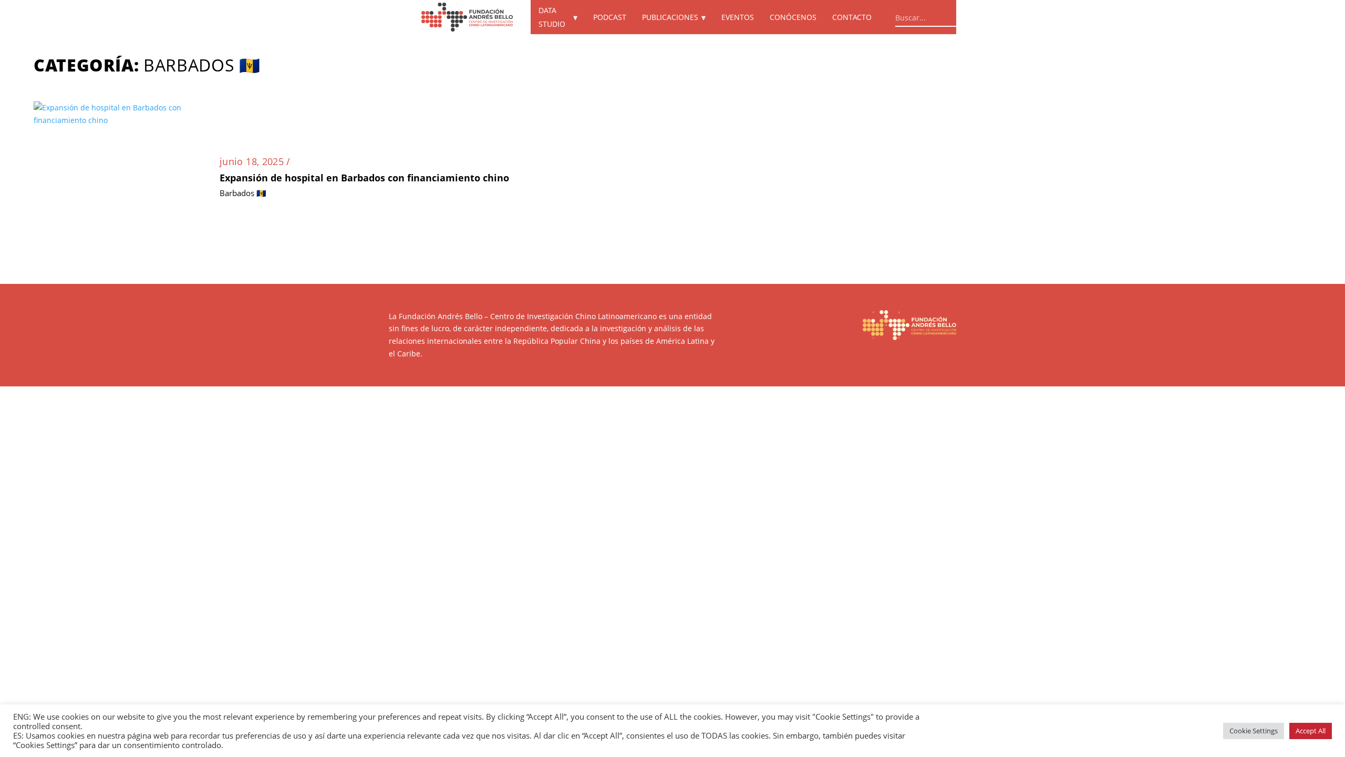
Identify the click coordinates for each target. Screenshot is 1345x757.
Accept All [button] (1311, 730)
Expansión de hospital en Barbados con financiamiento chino (364, 177)
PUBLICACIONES (670, 17)
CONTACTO (852, 17)
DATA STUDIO (552, 17)
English (1041, 17)
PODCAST (609, 17)
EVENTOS (737, 17)
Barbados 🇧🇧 (243, 193)
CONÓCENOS (793, 17)
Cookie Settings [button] (1253, 730)
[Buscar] (990, 16)
